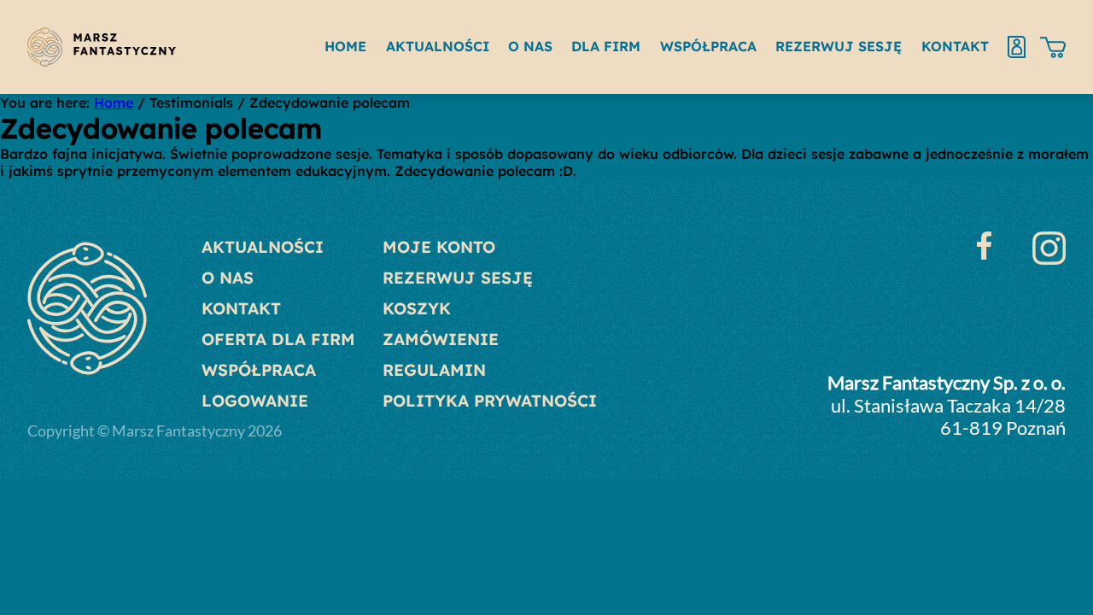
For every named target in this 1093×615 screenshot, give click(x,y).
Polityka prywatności (490, 400)
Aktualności (263, 247)
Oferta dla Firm (278, 339)
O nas (228, 277)
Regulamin (434, 370)
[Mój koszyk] (1053, 47)
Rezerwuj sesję (458, 277)
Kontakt (241, 308)
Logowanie (255, 400)
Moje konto (439, 247)
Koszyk (417, 308)
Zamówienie (441, 339)
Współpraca (259, 370)
